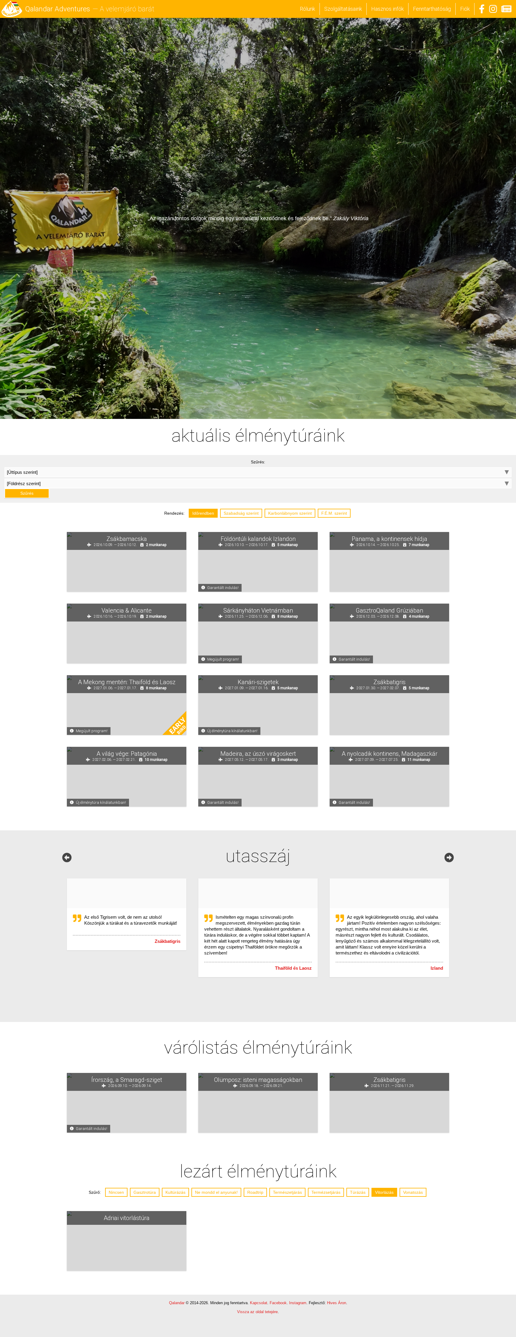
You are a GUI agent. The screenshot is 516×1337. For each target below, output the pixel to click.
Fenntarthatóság (432, 9)
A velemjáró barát (127, 9)
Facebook (278, 1304)
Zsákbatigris (167, 942)
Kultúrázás (175, 1193)
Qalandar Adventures (57, 9)
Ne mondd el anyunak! (216, 1193)
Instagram (297, 1304)
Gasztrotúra (144, 1193)
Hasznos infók (387, 9)
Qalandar (177, 1304)
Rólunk (307, 9)
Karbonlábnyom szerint (290, 514)
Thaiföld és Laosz (293, 969)
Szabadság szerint (241, 514)
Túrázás (358, 1193)
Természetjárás (287, 1193)
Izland (437, 969)
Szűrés (258, 494)
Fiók (465, 9)
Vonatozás (413, 1193)
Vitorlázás (384, 1193)
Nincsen (116, 1193)
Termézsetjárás (325, 1193)
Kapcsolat (258, 1304)
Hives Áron (336, 1304)
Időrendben (203, 514)
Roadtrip (255, 1193)
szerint (334, 514)
